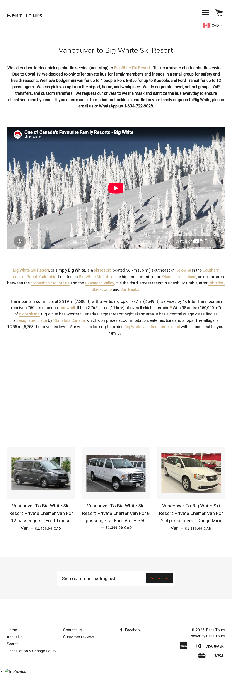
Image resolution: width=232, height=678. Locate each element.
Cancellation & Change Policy (31, 651)
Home (12, 630)
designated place (31, 320)
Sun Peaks (129, 289)
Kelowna (183, 270)
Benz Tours (25, 15)
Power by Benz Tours (207, 636)
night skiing (29, 314)
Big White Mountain (96, 276)
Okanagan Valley (99, 283)
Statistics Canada (69, 320)
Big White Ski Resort (132, 67)
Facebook (133, 630)
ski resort (102, 270)
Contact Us (72, 630)
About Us (14, 637)
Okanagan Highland (179, 276)
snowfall (67, 307)
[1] (170, 307)
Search (13, 644)
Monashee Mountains (50, 283)
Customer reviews (78, 637)
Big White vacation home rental (152, 326)
